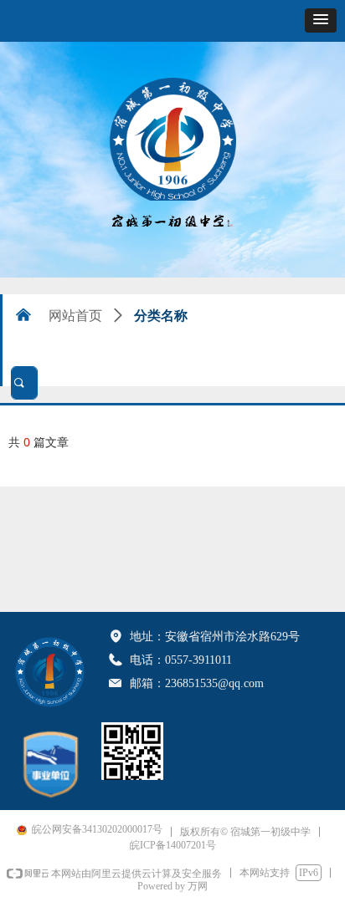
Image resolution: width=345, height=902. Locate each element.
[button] (321, 20)
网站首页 (75, 315)
